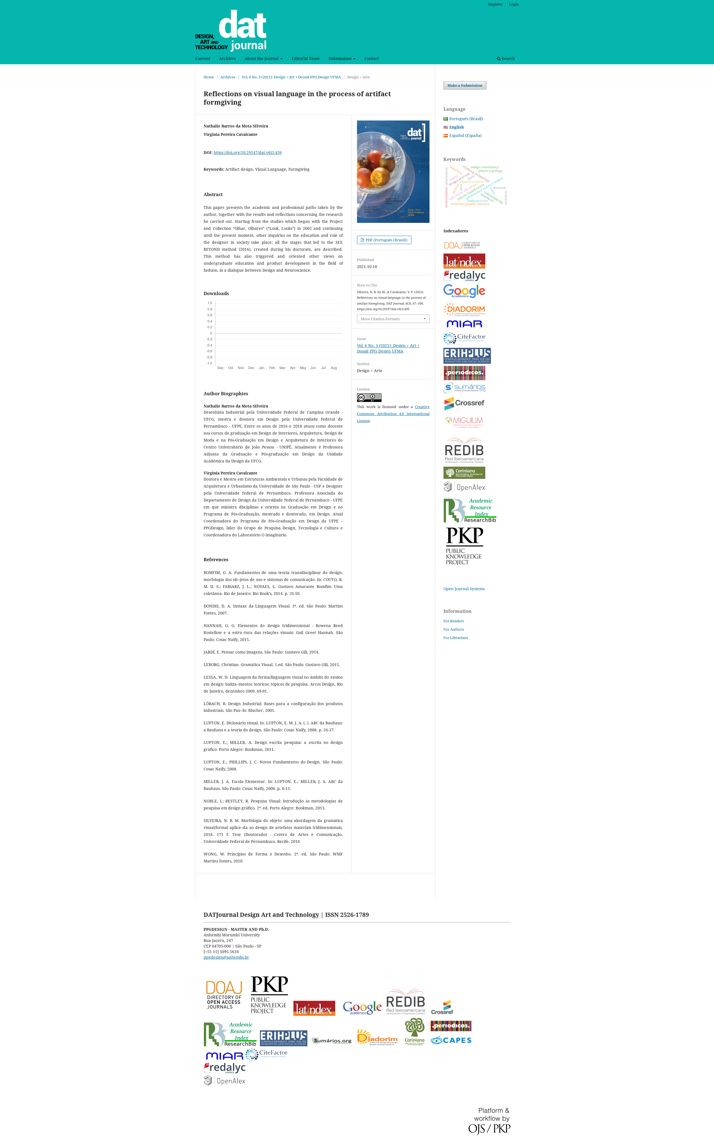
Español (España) (465, 135)
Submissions (341, 58)
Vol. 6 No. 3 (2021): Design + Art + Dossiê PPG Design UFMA (291, 76)
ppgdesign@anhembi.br (226, 957)
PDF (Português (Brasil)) (386, 239)
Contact (372, 58)
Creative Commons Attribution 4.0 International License (393, 413)
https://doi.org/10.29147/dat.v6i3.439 (248, 152)
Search (508, 58)
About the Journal (262, 58)
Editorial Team (306, 58)
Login (514, 4)
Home (209, 76)
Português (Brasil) (466, 118)
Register (495, 4)
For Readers (453, 620)
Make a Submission (465, 85)
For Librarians (455, 637)
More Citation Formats (380, 318)
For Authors (453, 629)
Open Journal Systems (464, 588)
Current (202, 58)
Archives (227, 58)
